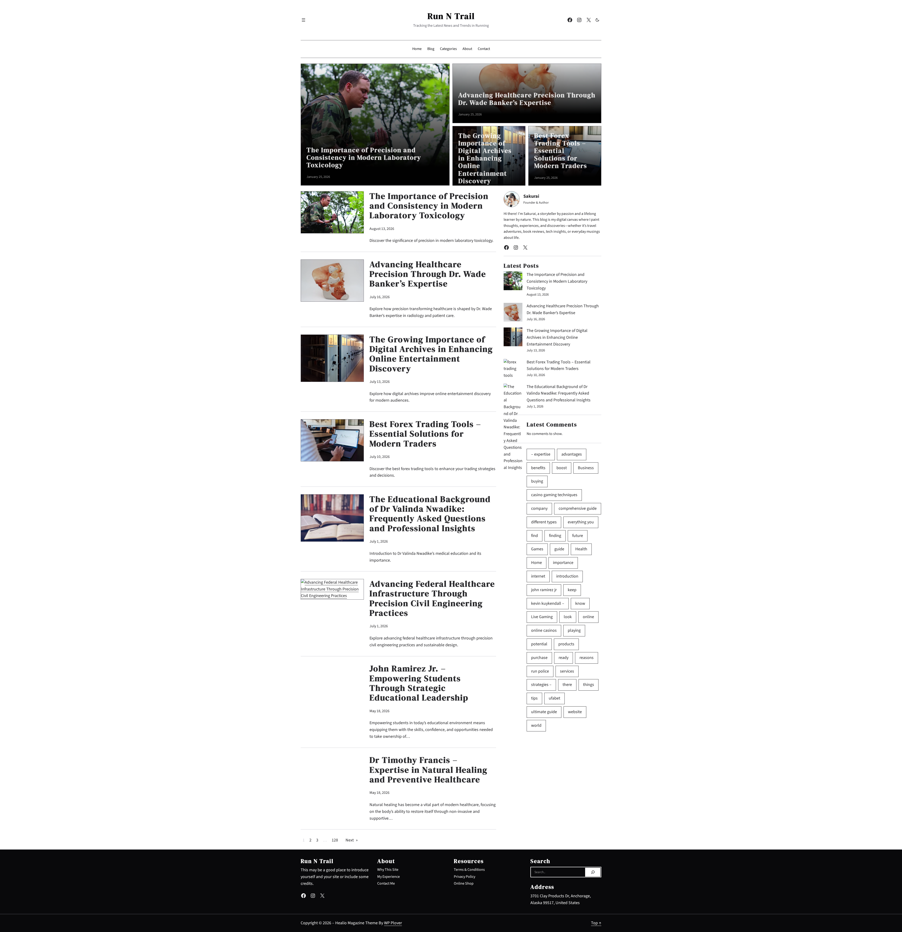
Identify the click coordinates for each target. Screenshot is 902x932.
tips (534, 698)
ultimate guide (544, 712)
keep (572, 590)
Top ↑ (596, 923)
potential (539, 644)
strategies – (541, 685)
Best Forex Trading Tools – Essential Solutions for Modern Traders (560, 151)
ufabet (554, 698)
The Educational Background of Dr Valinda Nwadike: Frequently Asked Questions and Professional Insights (430, 513)
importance (563, 563)
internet (538, 576)
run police (540, 671)
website (575, 712)
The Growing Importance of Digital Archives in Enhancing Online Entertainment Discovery (485, 158)
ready (563, 658)
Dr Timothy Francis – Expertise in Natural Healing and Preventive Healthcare (428, 769)
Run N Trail (451, 16)
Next (352, 840)
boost (561, 468)
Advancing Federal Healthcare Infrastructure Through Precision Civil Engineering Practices (432, 598)
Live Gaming (542, 617)
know (580, 603)
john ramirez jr (544, 590)
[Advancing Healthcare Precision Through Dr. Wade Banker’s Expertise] (513, 313)
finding (555, 536)
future (577, 536)
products (566, 644)
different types (544, 522)
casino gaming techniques (554, 495)
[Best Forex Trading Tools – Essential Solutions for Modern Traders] (513, 369)
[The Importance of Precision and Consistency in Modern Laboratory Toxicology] (513, 282)
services (567, 671)
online (588, 617)
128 (335, 840)
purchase (539, 658)
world (536, 725)
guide (559, 549)
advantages (571, 454)
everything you (581, 522)
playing (574, 630)
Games (537, 549)
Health (581, 549)
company (539, 508)
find (534, 536)
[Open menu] (303, 20)
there (567, 685)
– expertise (540, 454)
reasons (586, 658)
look (568, 617)
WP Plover (393, 923)
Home (536, 563)
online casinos (544, 630)
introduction (567, 576)
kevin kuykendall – (547, 603)
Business (586, 468)
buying (537, 481)
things (588, 685)
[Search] (592, 872)
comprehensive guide (578, 508)
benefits (538, 468)
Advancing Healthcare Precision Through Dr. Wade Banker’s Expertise (526, 98)
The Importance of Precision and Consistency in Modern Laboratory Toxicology (364, 157)
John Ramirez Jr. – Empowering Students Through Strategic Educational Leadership (418, 683)
